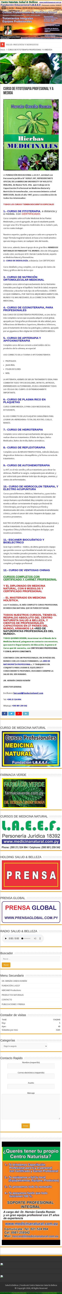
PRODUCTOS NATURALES (13, 995)
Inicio (2, 50)
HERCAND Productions (11, 990)
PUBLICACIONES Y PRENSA (13, 1004)
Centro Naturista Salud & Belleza (43, 1285)
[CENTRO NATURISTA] (31, 19)
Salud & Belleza (11, 1285)
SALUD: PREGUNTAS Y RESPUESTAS (22, 45)
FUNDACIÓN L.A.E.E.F (11, 986)
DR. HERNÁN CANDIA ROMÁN (14, 981)
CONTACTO (7, 999)
